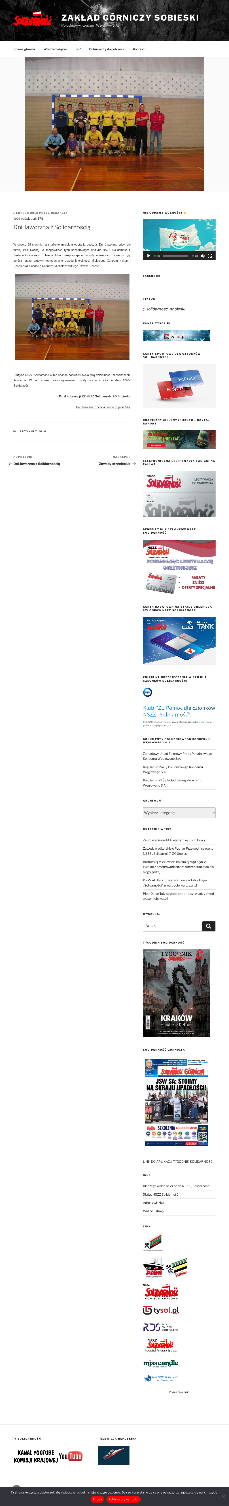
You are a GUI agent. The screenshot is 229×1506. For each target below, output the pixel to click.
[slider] (175, 256)
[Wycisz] (202, 256)
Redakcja (59, 212)
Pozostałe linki (179, 1392)
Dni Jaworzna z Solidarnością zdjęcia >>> (103, 407)
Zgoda (97, 1499)
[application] (179, 239)
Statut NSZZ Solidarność (160, 1194)
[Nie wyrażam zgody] (223, 1496)
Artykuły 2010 (33, 431)
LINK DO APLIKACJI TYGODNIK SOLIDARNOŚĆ (178, 1161)
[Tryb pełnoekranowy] (210, 256)
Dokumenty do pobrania (106, 49)
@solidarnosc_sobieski (164, 309)
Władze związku (55, 49)
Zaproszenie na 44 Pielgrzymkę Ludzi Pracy (174, 840)
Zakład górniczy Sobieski (130, 18)
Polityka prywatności (123, 1499)
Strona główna (24, 49)
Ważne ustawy (153, 1211)
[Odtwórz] (148, 256)
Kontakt (139, 49)
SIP (78, 49)
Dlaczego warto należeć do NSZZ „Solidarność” (177, 1186)
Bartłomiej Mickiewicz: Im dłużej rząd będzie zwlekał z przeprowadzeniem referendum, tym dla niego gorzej (178, 867)
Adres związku (153, 1203)
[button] (179, 240)
